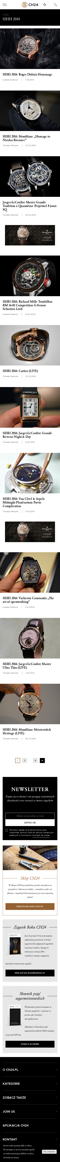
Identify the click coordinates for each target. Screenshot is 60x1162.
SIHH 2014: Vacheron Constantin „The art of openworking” (28, 600)
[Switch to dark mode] (45, 4)
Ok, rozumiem (49, 1152)
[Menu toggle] (5, 5)
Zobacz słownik (30, 1044)
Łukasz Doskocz (10, 80)
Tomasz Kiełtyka (10, 145)
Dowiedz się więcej (41, 835)
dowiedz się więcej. (11, 1157)
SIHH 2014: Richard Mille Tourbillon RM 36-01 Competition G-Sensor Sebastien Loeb (27, 305)
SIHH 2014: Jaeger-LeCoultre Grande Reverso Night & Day (27, 435)
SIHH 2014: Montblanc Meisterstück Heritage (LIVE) (27, 731)
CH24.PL (30, 4)
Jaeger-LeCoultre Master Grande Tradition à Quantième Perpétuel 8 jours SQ (29, 206)
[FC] (30, 235)
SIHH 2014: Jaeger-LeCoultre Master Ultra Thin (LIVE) (27, 666)
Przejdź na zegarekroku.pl (30, 973)
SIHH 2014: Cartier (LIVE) (20, 371)
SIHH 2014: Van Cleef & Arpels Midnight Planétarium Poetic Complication (23, 502)
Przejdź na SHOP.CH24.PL (30, 906)
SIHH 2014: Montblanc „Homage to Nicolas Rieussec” (26, 138)
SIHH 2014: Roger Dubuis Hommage (27, 74)
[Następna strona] (42, 760)
